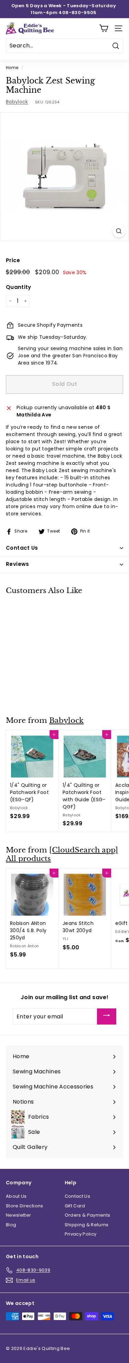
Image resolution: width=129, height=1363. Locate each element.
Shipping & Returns (87, 1224)
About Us (16, 1196)
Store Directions (24, 1206)
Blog (11, 1224)
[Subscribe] (106, 1016)
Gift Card (75, 1206)
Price (13, 260)
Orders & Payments (87, 1215)
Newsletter (18, 1215)
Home (12, 67)
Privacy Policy (81, 1234)
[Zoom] (118, 231)
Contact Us (77, 1196)
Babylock (17, 101)
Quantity (18, 287)
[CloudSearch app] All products (62, 854)
